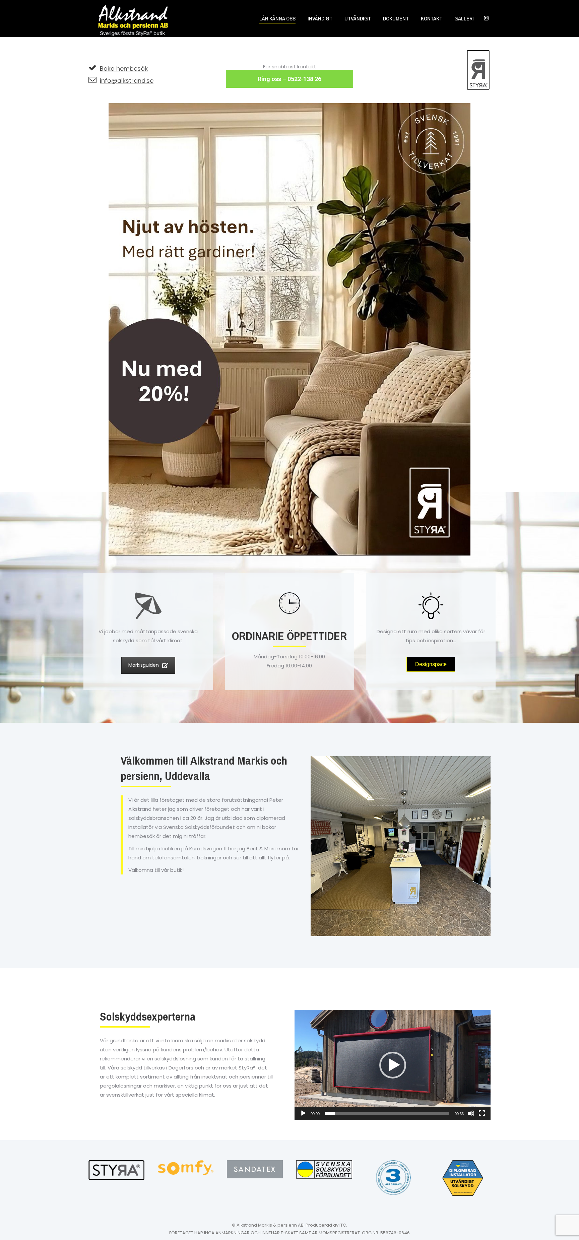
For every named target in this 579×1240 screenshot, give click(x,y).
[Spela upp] (303, 1113)
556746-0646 (395, 1233)
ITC (342, 1225)
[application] (393, 1065)
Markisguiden (143, 665)
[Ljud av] (471, 1113)
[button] (392, 1065)
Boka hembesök (124, 68)
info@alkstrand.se (126, 80)
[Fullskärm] (481, 1113)
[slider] (387, 1113)
